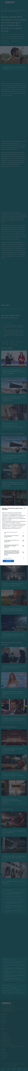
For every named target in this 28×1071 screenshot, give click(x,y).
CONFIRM (8, 560)
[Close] (25, 508)
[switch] (23, 536)
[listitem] (14, 533)
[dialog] (14, 535)
